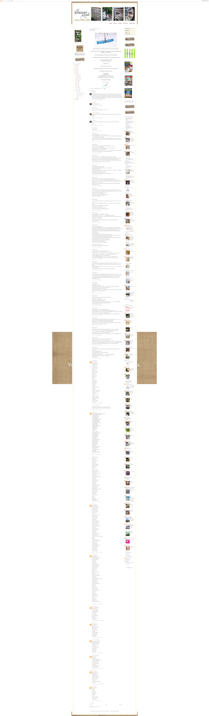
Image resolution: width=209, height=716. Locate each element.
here (108, 82)
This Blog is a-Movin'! (132, 452)
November (78, 76)
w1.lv (119, 348)
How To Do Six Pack (97, 206)
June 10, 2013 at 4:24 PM (96, 259)
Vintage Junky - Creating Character (129, 271)
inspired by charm (128, 552)
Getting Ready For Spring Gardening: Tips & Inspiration (132, 315)
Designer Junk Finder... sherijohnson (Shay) (129, 517)
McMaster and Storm (129, 477)
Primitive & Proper (129, 166)
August (78, 80)
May (77, 84)
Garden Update (132, 464)
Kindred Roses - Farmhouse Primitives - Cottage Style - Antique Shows (130, 488)
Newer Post (91, 704)
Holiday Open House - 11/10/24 (132, 152)
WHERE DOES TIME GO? (132, 258)
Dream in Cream (128, 397)
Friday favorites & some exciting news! (132, 171)
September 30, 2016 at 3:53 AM (98, 620)
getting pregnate (102, 354)
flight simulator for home (111, 301)
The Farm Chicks (128, 207)
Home (106, 704)
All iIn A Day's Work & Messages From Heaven (132, 430)
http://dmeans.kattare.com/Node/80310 (98, 157)
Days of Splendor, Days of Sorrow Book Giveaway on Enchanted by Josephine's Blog (132, 499)
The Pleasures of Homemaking (128, 126)
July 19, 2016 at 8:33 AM (96, 501)
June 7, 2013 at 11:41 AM (96, 246)
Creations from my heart (129, 390)
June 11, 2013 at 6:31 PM (96, 358)
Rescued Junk (128, 553)
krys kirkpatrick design (129, 256)
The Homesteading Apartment (128, 278)
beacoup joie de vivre (129, 463)
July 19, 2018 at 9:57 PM (96, 700)
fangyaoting (94, 606)
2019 (77, 65)
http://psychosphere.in (101, 332)
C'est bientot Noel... (131, 355)
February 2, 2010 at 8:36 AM (97, 110)
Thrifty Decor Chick (129, 137)
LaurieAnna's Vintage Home (129, 306)
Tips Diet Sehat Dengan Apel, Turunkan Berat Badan (132, 369)
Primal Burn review (97, 322)
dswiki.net (96, 298)
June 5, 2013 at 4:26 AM (96, 152)
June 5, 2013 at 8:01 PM (96, 210)
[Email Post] (104, 88)
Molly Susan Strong (129, 448)
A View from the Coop (129, 421)
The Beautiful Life (128, 427)
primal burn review (118, 319)
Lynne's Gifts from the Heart (130, 292)
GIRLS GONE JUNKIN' (129, 510)
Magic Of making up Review (98, 179)
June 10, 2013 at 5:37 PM (96, 270)
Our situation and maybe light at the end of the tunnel (132, 413)
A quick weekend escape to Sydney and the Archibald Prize (130, 159)
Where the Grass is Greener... (128, 250)
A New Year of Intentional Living (132, 280)
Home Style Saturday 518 (129, 118)
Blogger (131, 567)
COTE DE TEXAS (128, 162)
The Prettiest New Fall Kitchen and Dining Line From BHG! (132, 140)
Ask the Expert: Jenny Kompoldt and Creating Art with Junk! (132, 386)
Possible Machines (95, 405)
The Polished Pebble (129, 313)
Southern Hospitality (129, 117)
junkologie (127, 561)
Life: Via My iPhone (131, 533)
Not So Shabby (128, 503)
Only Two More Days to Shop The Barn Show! (132, 220)
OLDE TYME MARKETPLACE (128, 418)
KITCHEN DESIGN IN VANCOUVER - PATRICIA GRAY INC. (132, 238)
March (78, 87)
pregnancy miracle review (107, 286)
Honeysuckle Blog (128, 434)
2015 (77, 66)
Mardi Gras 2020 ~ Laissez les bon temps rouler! (132, 181)
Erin (92, 102)
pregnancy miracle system (115, 276)
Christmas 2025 (132, 145)
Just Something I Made (129, 176)
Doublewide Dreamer (129, 340)
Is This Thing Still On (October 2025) (132, 132)
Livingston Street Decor (129, 562)
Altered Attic (128, 285)
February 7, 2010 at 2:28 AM (97, 130)
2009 (77, 98)
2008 (77, 99)
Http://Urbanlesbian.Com (105, 256)
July (77, 82)
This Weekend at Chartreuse (80, 93)
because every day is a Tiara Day (130, 538)
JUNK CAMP (128, 480)
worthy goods (128, 374)
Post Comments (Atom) (97, 706)
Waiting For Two (128, 193)
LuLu (93, 120)
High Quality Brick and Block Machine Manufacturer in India (101, 408)
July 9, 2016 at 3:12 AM (96, 454)
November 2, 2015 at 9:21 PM (97, 403)
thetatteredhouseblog (129, 556)
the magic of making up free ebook (102, 160)
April (77, 86)
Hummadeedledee (128, 320)
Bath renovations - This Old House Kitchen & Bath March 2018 (132, 244)
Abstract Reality (132, 286)
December (78, 74)
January (78, 90)
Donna (93, 92)
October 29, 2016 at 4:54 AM (97, 652)
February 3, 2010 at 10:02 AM (97, 125)
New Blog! (131, 511)
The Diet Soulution (102, 171)
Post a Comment (92, 702)
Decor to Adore (128, 299)
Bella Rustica (128, 242)
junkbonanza (128, 555)
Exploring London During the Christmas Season (130, 209)
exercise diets (106, 167)
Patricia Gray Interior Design (129, 235)
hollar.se (96, 193)
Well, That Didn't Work (79, 94)
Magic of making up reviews (102, 135)
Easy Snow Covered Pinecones (131, 392)
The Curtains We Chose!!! (132, 547)
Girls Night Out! (132, 539)
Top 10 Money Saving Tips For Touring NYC (132, 300)
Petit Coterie (128, 360)
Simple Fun (131, 458)
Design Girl (127, 470)
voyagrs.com (100, 310)
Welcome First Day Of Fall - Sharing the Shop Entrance (132, 294)
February (78, 89)
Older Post (120, 704)
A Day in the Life (128, 457)
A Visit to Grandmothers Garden (132, 335)
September (78, 79)
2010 (77, 73)
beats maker (94, 236)
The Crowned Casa (128, 347)
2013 (77, 69)
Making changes (132, 348)
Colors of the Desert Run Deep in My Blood (132, 519)
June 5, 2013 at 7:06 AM (96, 162)
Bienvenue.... (128, 186)
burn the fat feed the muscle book (99, 312)
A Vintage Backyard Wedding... (131, 505)
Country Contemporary (129, 180)
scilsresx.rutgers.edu (95, 330)
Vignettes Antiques (128, 151)
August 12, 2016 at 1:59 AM (97, 603)
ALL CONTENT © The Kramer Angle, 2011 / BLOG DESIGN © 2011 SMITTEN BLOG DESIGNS (104, 711)
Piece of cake (128, 558)
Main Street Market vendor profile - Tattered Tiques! (132, 443)
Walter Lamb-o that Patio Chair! (132, 202)
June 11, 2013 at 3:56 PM (96, 315)
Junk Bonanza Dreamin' (132, 482)
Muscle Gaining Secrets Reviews (101, 340)
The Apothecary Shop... (129, 353)
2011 (77, 72)
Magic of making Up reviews (99, 182)
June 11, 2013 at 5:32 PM (96, 335)
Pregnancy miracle (102, 289)
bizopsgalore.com (96, 146)
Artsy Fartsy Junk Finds (129, 524)
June (77, 83)
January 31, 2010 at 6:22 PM (97, 105)
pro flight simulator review (113, 266)
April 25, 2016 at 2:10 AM (97, 409)
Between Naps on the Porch (130, 121)
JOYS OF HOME (128, 404)
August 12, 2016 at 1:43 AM (97, 552)
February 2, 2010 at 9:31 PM (97, 117)
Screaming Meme (128, 545)
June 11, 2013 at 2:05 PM (96, 305)
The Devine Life (128, 333)
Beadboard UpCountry (129, 411)
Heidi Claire (128, 326)
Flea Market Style (128, 384)
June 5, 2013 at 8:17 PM (96, 222)
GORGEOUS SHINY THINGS (129, 201)
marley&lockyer (128, 157)
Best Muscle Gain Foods (111, 342)
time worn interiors (95, 112)
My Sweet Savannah (129, 169)
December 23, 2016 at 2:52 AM (97, 683)
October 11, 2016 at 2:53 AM (97, 637)
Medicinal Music (132, 327)
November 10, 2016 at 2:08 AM (97, 668)
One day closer (132, 187)
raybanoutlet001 (94, 639)
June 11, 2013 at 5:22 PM (96, 325)
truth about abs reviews (101, 215)
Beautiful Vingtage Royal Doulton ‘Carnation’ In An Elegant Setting (129, 123)
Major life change (132, 471)
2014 (77, 68)
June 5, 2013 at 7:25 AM (96, 174)
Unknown (93, 360)
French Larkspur (128, 263)
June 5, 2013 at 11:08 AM (96, 185)
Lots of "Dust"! (78, 91)
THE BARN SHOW (129, 218)
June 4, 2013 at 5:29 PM (96, 141)
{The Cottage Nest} (128, 130)
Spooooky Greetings (131, 406)
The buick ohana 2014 (128, 381)
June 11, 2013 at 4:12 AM (96, 293)
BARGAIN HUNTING (129, 211)
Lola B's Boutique (128, 381)
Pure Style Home (128, 450)
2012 (77, 70)
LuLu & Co (127, 564)
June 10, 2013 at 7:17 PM (96, 279)
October (78, 77)
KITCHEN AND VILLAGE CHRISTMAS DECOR (132, 214)
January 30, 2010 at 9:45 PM (97, 100)
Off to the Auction (79, 95)
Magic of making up (119, 138)
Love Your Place (128, 495)
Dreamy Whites (128, 225)
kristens (127, 144)
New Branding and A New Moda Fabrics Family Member (130, 177)
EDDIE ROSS (128, 559)
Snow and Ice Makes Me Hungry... (131, 342)
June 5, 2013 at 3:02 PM (96, 196)
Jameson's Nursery (131, 321)
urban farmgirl (128, 441)
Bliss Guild (127, 367)
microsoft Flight (119, 262)
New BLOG (127, 478)
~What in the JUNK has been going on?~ (132, 526)
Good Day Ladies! (131, 399)
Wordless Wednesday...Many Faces (132, 195)
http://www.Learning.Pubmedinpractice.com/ (102, 150)
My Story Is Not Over (129, 531)
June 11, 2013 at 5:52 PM (96, 344)
